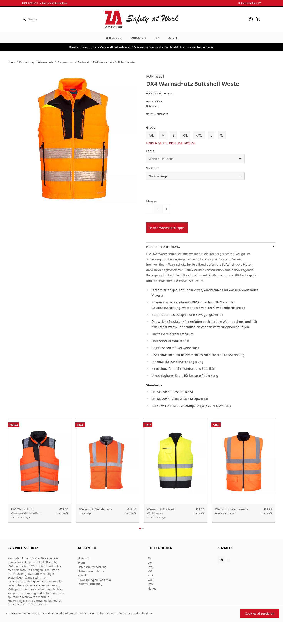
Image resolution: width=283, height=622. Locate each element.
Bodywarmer (65, 62)
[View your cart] (258, 19)
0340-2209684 (30, 3)
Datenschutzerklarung (92, 567)
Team (81, 562)
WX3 (150, 575)
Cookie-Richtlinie (142, 613)
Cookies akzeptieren (260, 613)
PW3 (150, 567)
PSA (157, 38)
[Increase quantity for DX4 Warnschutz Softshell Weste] (166, 209)
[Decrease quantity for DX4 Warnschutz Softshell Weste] (149, 209)
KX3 (150, 571)
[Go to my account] (251, 19)
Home (11, 62)
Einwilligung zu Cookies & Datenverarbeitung (94, 582)
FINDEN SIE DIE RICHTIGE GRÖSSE (171, 143)
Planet (152, 588)
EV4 (150, 558)
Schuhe (173, 38)
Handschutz (138, 38)
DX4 (150, 562)
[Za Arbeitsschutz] (141, 19)
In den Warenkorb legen (167, 228)
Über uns (84, 558)
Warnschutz (45, 62)
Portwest (83, 62)
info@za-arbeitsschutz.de (53, 3)
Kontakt (83, 575)
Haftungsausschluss (91, 571)
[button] (140, 528)
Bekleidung (113, 38)
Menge (151, 201)
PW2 (150, 584)
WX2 (150, 580)
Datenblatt (152, 106)
